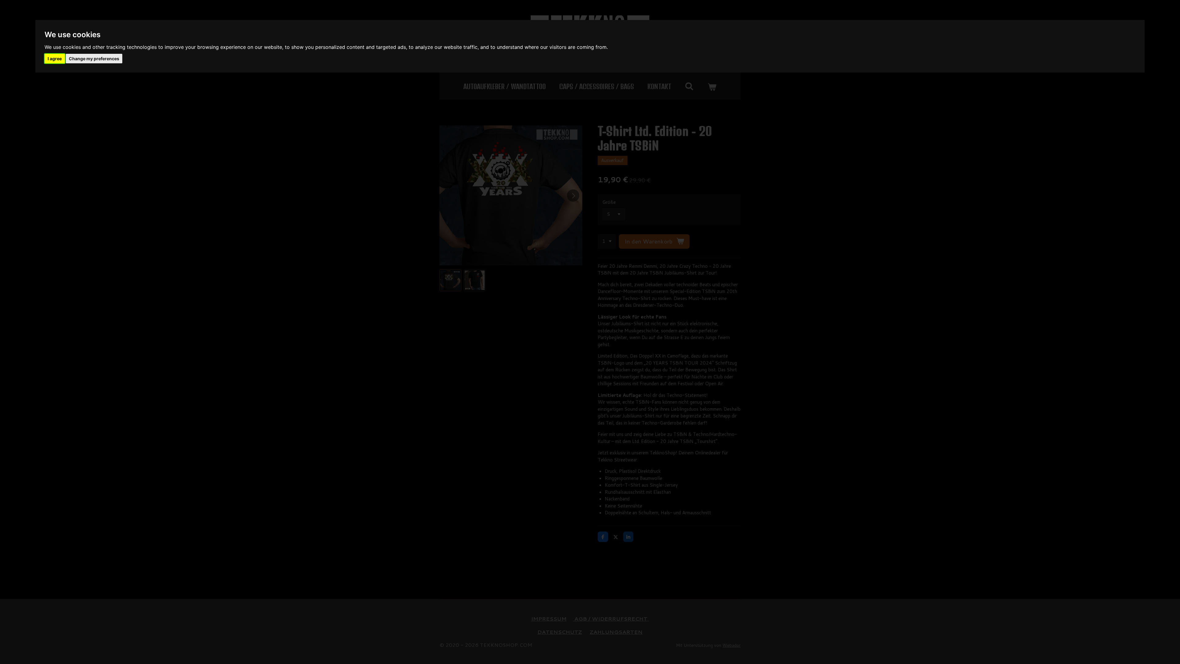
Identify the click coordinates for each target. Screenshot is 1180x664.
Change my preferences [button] (94, 58)
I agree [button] (55, 58)
